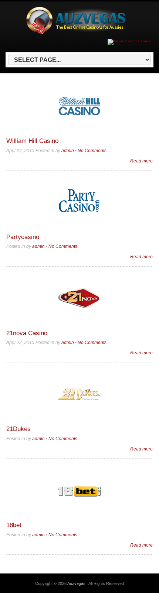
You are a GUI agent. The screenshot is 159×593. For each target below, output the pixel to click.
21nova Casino (26, 333)
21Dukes (18, 428)
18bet (13, 525)
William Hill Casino (32, 140)
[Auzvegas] (78, 33)
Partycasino (22, 237)
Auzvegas (77, 583)
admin (67, 150)
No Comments (92, 150)
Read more (141, 160)
